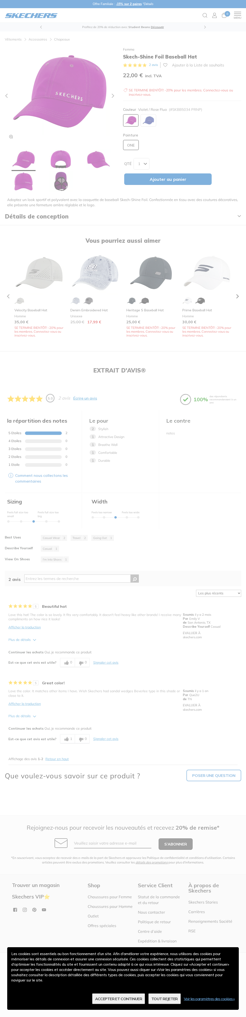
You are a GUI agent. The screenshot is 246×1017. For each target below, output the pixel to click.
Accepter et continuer (118, 998)
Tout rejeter (164, 998)
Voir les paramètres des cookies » (209, 998)
